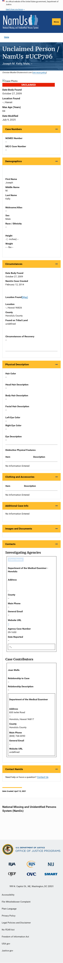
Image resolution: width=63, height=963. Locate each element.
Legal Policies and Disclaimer (16, 922)
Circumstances (13, 263)
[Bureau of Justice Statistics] (31, 866)
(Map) (25, 297)
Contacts (10, 544)
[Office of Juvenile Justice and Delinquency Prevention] (12, 874)
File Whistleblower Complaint (16, 901)
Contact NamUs (14, 769)
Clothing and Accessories (19, 476)
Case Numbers (13, 129)
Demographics (13, 161)
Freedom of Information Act (15, 936)
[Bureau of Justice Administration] (12, 862)
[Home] (20, 22)
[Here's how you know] (31, 5)
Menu (56, 22)
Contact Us (42, 777)
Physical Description (17, 364)
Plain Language (9, 908)
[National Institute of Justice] (51, 863)
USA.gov (6, 943)
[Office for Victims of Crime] (31, 874)
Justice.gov (7, 950)
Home (6, 37)
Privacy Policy (8, 915)
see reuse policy (39, 72)
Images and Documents (18, 528)
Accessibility (8, 894)
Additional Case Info (16, 505)
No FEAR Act (8, 929)
